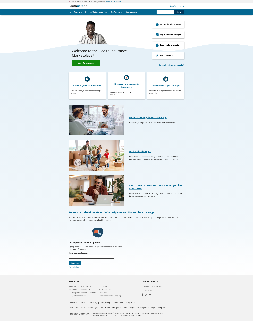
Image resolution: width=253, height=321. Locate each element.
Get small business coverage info (171, 65)
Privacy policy (118, 303)
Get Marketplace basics (170, 24)
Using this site (130, 303)
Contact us (73, 303)
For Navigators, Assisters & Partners (82, 293)
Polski (125, 308)
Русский (140, 308)
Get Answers (131, 12)
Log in (182, 6)
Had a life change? (140, 151)
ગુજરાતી (97, 308)
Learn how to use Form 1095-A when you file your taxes (155, 187)
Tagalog (153, 308)
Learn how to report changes (165, 85)
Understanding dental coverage (148, 117)
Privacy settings (105, 303)
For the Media (104, 286)
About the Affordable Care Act (80, 286)
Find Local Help (147, 290)
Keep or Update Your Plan (96, 12)
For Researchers (105, 289)
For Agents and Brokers (77, 296)
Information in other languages (110, 296)
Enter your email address (78, 253)
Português (132, 308)
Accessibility (93, 303)
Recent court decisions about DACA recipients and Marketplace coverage (111, 212)
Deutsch (90, 308)
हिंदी (102, 308)
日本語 (113, 308)
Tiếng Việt (161, 308)
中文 (71, 308)
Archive (83, 303)
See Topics (115, 12)
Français (83, 308)
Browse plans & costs (169, 45)
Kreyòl (77, 308)
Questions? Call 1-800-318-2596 (153, 286)
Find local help (166, 55)
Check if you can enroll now (87, 85)
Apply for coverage (86, 63)
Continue (75, 263)
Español (173, 6)
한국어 (119, 308)
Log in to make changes (170, 34)
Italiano (107, 308)
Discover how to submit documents (126, 86)
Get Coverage (76, 12)
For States (103, 293)
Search (179, 12)
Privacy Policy (74, 267)
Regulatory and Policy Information (81, 289)
